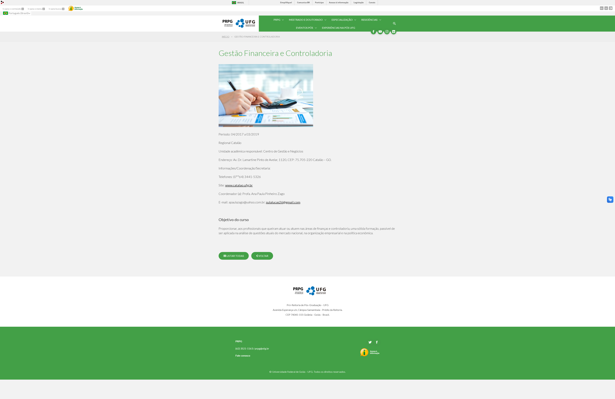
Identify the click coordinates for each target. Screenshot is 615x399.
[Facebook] (373, 31)
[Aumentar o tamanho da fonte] (601, 8)
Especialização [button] (342, 19)
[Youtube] (380, 31)
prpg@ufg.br (262, 348)
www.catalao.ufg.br (239, 185)
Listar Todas (235, 255)
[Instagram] (387, 31)
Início (225, 36)
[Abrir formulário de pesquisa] (394, 23)
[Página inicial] (226, 25)
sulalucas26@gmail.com (283, 202)
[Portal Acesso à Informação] (370, 355)
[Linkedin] (393, 31)
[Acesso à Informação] (75, 8)
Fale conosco (242, 355)
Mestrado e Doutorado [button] (306, 19)
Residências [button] (369, 19)
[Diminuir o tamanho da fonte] (606, 8)
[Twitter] (370, 342)
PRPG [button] (277, 19)
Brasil (240, 2)
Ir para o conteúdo (12, 8)
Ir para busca (55, 8)
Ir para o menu (35, 8)
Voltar (263, 255)
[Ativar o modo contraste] (610, 8)
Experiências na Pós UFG (338, 27)
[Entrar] (2, 3)
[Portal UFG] (245, 27)
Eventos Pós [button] (304, 27)
